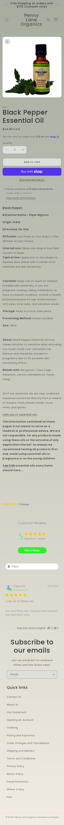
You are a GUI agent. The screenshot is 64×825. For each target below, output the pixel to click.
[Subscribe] (53, 675)
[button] (7, 20)
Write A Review (32, 550)
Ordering (12, 727)
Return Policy (15, 774)
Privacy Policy (15, 766)
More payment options (32, 179)
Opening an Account (20, 720)
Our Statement (16, 712)
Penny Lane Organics (26, 817)
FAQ (9, 797)
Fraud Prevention (18, 781)
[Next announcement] (57, 5)
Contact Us (14, 697)
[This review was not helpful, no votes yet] (55, 628)
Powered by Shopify (48, 817)
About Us (12, 704)
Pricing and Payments (21, 735)
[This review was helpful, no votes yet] (49, 628)
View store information (20, 198)
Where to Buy (15, 789)
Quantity (7, 143)
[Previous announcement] (6, 5)
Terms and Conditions (21, 758)
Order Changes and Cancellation (28, 743)
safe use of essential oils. (20, 414)
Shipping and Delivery (20, 751)
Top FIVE (9, 465)
